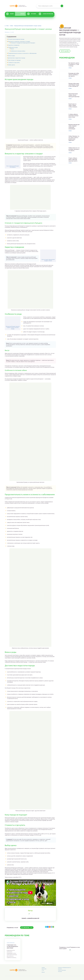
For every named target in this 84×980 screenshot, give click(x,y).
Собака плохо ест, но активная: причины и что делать (74, 149)
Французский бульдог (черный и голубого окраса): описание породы (13, 327)
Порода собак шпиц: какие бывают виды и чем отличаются (74, 85)
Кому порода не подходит (14, 60)
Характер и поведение (13, 45)
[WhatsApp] (53, 927)
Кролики (33, 13)
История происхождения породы (16, 39)
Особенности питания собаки (18, 51)
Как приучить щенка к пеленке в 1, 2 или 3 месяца (74, 64)
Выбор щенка (11, 64)
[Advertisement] (69, 922)
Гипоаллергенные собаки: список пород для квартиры (74, 95)
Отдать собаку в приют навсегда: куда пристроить (73, 159)
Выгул (12, 48)
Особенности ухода (13, 47)
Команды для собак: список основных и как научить (74, 75)
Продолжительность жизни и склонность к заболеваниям (22, 53)
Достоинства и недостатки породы (16, 58)
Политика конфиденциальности (64, 967)
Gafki (13, 6)
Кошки (12, 13)
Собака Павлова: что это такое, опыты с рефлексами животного (74, 138)
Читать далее (65, 51)
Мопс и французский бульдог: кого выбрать (12, 166)
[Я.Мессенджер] (46, 927)
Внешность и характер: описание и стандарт (19, 41)
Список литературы (62, 970)
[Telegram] (51, 927)
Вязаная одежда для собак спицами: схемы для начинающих (74, 126)
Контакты (60, 968)
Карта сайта (44, 968)
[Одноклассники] (49, 927)
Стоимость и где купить (14, 62)
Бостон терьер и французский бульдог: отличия (48, 260)
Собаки (22, 13)
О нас (43, 970)
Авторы (43, 972)
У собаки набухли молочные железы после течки (73, 116)
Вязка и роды (11, 55)
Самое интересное (48, 13)
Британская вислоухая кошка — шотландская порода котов (70, 31)
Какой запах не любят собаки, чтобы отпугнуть (73, 105)
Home (7, 25)
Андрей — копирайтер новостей (30, 918)
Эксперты (60, 971)
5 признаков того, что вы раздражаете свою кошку (12, 946)
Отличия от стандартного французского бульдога (23, 42)
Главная (43, 967)
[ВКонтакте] (47, 927)
